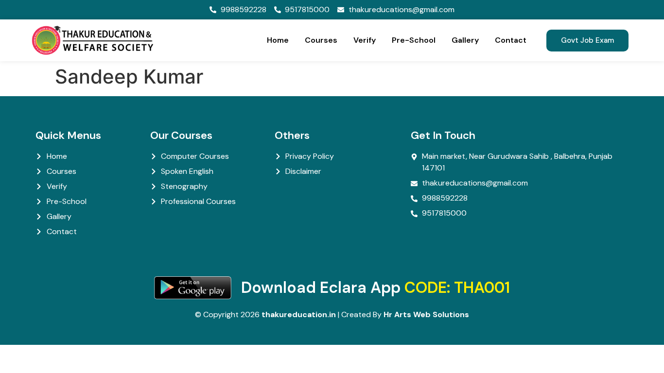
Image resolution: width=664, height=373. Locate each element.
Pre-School (414, 40)
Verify (364, 40)
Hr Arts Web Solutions (426, 314)
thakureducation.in (299, 314)
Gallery (465, 40)
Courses (321, 40)
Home (278, 40)
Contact (510, 40)
